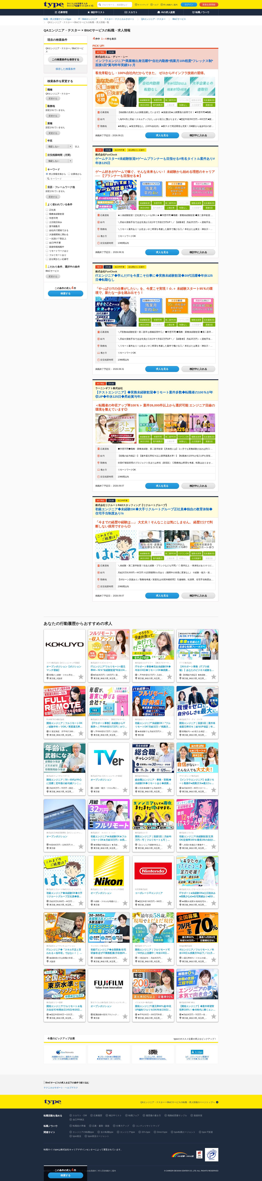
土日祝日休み (55, 222)
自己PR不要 (55, 242)
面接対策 (198, 1115)
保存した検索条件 (66, 68)
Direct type (162, 1132)
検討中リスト (115, 1115)
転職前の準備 (79, 1126)
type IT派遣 (207, 1132)
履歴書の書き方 (153, 1115)
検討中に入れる (198, 135)
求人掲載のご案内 (170, 5)
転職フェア (134, 1115)
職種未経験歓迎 (56, 214)
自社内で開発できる (58, 230)
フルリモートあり (57, 255)
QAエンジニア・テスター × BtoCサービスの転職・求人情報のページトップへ (177, 1102)
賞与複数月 (54, 226)
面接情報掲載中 (56, 247)
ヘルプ (155, 5)
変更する (53, 98)
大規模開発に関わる (58, 234)
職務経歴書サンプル (177, 1115)
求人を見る (162, 135)
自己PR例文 (78, 1119)
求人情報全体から (57, 174)
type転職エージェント (184, 1132)
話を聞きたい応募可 (58, 259)
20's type (146, 1132)
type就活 (77, 1136)
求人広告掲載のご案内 (107, 1171)
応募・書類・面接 (100, 1126)
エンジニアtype (127, 1132)
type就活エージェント (98, 1136)
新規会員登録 (208, 4)
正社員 (52, 210)
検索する (66, 293)
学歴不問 (53, 218)
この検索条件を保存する (65, 59)
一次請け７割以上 (57, 238)
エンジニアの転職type (83, 1132)
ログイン (189, 4)
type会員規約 (90, 1171)
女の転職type (107, 1132)
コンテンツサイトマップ (147, 1126)
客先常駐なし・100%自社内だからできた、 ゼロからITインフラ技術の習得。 (151, 73)
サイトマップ (143, 5)
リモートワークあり (58, 251)
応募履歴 (98, 1115)
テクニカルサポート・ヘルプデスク (61, 1087)
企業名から (76, 174)
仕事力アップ (122, 1126)
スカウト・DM (80, 1115)
